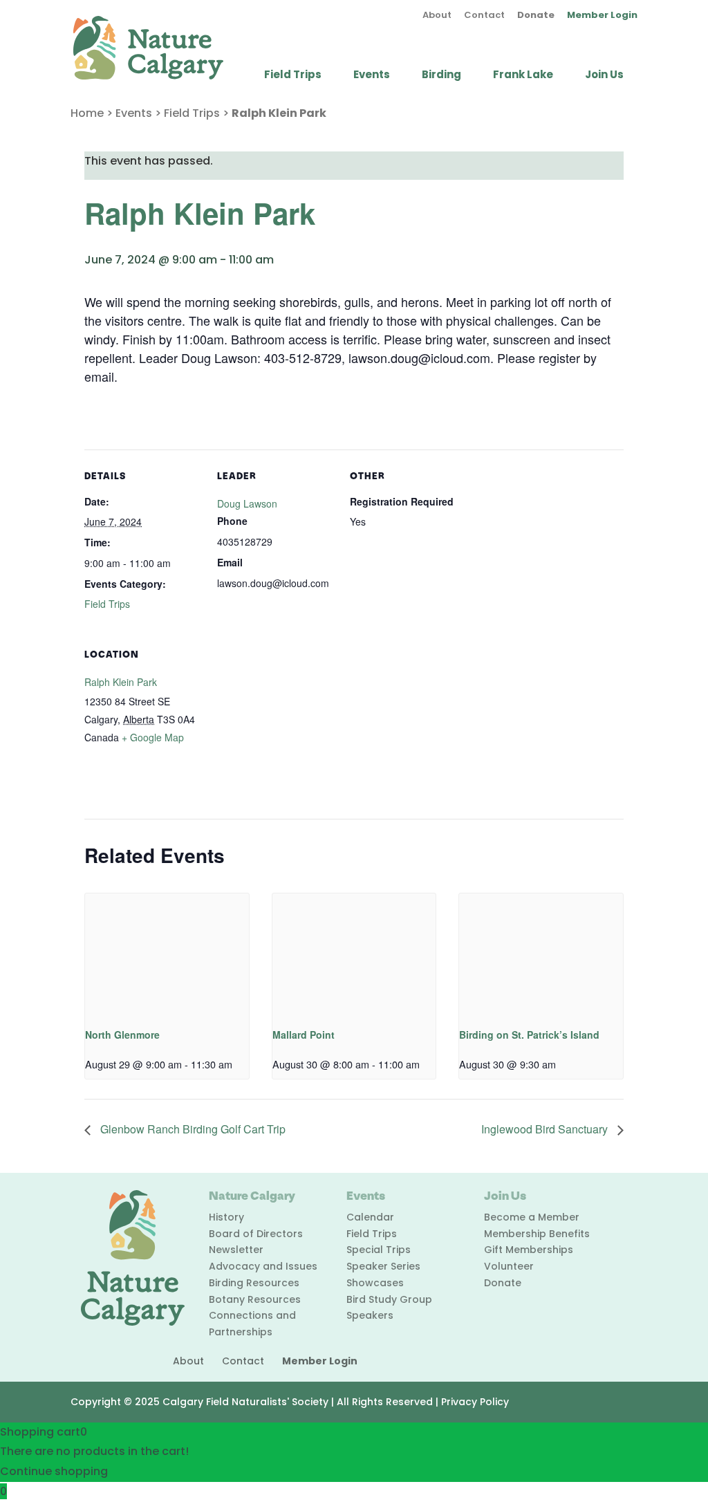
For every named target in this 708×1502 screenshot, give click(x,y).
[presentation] (167, 955)
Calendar (370, 1217)
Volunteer (509, 1266)
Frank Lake (523, 76)
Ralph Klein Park (120, 682)
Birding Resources (254, 1283)
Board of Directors (256, 1234)
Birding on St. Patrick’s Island (529, 1034)
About (436, 15)
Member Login (602, 15)
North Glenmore (122, 1034)
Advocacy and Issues (263, 1266)
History (226, 1217)
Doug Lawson (247, 503)
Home (87, 113)
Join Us (604, 76)
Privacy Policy (475, 1402)
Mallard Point (303, 1034)
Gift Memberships (528, 1250)
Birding (441, 76)
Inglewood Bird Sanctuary (546, 1129)
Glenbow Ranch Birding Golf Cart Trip (191, 1129)
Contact (484, 15)
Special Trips (378, 1250)
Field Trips (293, 76)
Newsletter (236, 1250)
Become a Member (531, 1217)
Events (371, 76)
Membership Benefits (537, 1234)
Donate (536, 15)
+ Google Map (153, 737)
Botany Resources (255, 1299)
